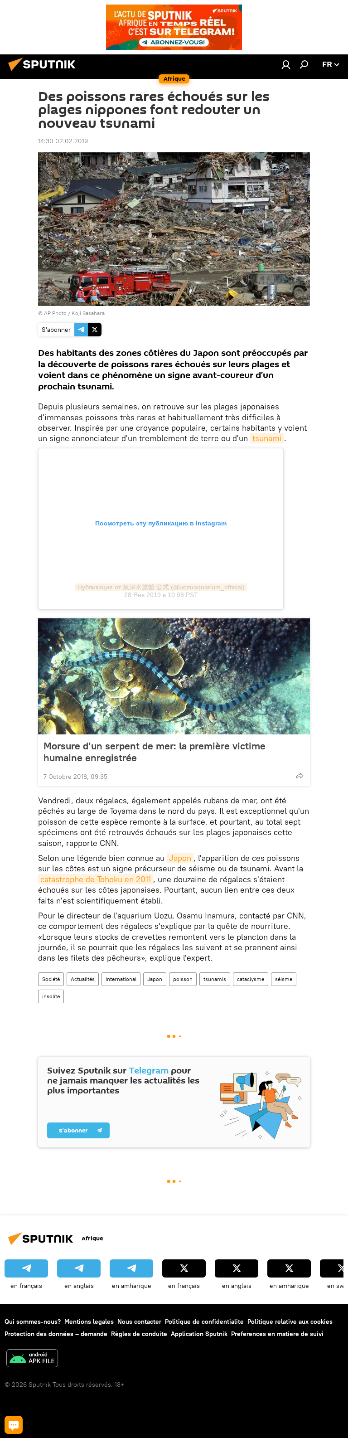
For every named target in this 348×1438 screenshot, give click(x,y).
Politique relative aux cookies (290, 1321)
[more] (299, 776)
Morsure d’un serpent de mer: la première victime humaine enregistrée (155, 751)
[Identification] (286, 64)
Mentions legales (89, 1321)
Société (51, 979)
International (121, 979)
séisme (283, 979)
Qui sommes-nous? (33, 1321)
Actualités (83, 979)
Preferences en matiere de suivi (277, 1334)
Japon (180, 858)
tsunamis (214, 979)
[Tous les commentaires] (14, 1425)
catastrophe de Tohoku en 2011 (95, 879)
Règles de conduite (139, 1334)
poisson (183, 979)
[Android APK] (32, 1359)
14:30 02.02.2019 (63, 141)
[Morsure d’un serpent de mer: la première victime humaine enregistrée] (174, 676)
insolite (51, 996)
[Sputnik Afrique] (44, 72)
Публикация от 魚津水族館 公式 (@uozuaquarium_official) (161, 587)
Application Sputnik (199, 1334)
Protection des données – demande (56, 1334)
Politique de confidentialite (204, 1321)
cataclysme (250, 979)
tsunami (267, 438)
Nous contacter (139, 1321)
